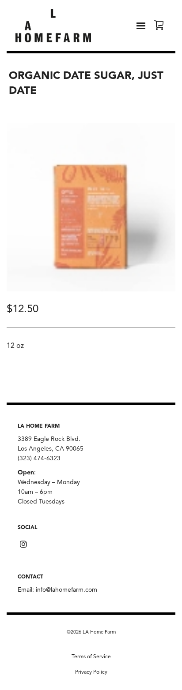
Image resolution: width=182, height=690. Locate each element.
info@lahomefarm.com (66, 590)
